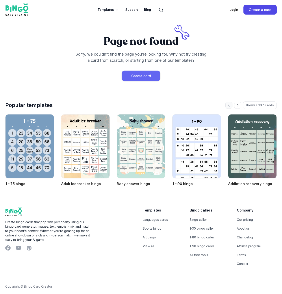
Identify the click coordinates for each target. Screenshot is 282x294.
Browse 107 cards (260, 105)
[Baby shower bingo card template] (141, 146)
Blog (147, 9)
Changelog (245, 237)
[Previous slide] (228, 105)
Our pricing (245, 219)
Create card (141, 76)
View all (148, 246)
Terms (241, 255)
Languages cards (155, 219)
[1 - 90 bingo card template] (196, 146)
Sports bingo (152, 228)
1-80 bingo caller (202, 237)
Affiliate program (249, 246)
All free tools (199, 255)
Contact (242, 264)
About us (243, 228)
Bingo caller (198, 219)
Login (234, 9)
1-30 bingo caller (202, 228)
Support (131, 9)
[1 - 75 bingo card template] (29, 146)
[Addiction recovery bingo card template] (252, 146)
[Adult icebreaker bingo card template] (85, 146)
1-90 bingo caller (202, 246)
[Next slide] (237, 105)
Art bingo (149, 237)
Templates (106, 9)
